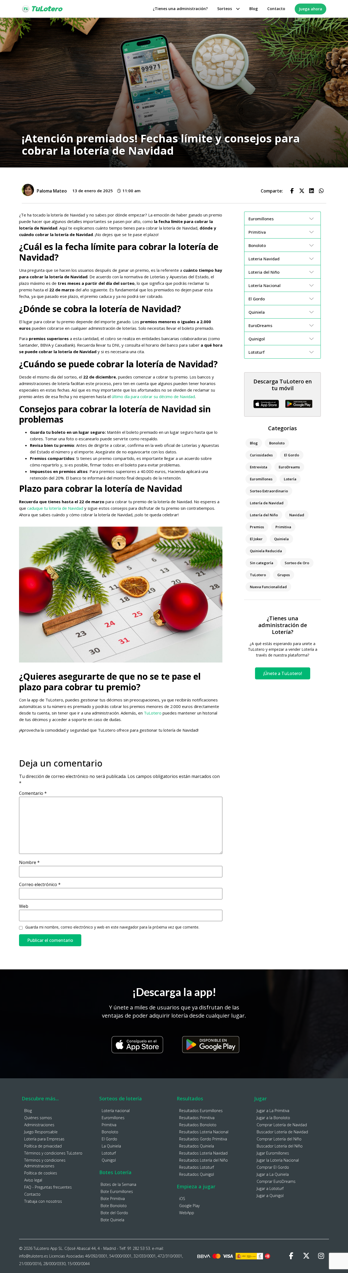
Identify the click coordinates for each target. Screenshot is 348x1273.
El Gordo (291, 455)
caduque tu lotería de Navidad (55, 508)
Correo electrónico (40, 884)
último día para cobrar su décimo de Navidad (153, 396)
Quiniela (281, 538)
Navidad (296, 514)
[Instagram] (321, 1256)
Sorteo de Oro (297, 562)
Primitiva (283, 526)
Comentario (33, 793)
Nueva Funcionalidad (268, 586)
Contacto (276, 8)
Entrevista (258, 467)
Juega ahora (310, 8)
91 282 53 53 (138, 1248)
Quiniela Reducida (266, 550)
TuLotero (152, 713)
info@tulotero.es (33, 1256)
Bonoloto (277, 443)
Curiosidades (261, 455)
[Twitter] (306, 1256)
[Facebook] (291, 1256)
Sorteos (224, 8)
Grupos (283, 574)
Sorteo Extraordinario (269, 491)
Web (23, 906)
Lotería (290, 479)
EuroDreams (289, 467)
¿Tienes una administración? (180, 8)
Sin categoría (261, 562)
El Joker (256, 538)
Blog (253, 8)
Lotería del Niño (264, 514)
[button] (292, 191)
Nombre (29, 862)
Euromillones (261, 479)
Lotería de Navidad (267, 502)
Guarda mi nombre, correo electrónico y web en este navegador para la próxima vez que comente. (112, 927)
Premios (257, 526)
